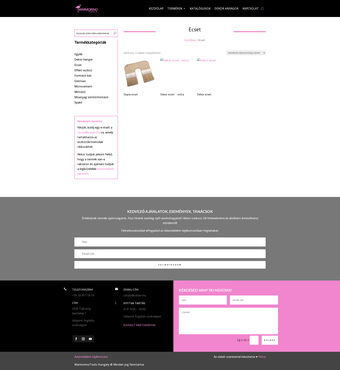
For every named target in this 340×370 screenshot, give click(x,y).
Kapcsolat (250, 8)
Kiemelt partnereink (139, 325)
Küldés (270, 340)
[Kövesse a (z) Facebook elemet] (76, 338)
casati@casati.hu (88, 132)
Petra (262, 357)
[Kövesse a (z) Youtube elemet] (90, 338)
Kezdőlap (156, 8)
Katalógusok (200, 8)
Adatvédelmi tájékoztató (91, 357)
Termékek (174, 8)
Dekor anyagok (226, 8)
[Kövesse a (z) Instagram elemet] (83, 338)
